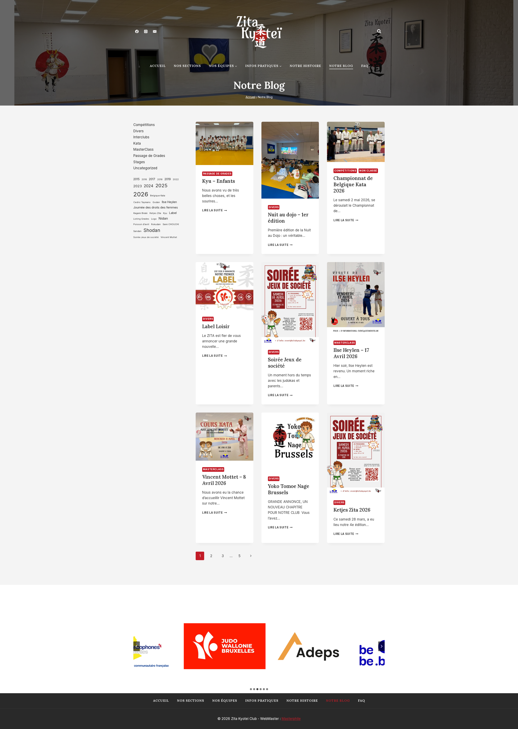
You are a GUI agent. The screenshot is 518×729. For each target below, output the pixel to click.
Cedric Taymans (142, 202)
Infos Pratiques (261, 700)
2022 (176, 179)
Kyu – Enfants (218, 181)
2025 (161, 185)
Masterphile (291, 719)
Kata (137, 143)
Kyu (165, 213)
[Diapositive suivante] (381, 646)
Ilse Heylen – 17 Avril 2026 (351, 353)
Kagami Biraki (140, 213)
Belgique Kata (157, 195)
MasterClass (344, 342)
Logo (154, 219)
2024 (148, 186)
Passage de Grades (217, 173)
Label (173, 213)
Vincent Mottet (169, 237)
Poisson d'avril (141, 224)
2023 (137, 186)
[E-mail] (154, 31)
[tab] (251, 689)
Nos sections (187, 66)
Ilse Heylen (169, 202)
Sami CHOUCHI (171, 224)
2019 (168, 179)
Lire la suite (214, 210)
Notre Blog (341, 66)
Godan (156, 202)
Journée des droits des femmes (155, 207)
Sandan (137, 231)
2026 (140, 194)
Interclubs (141, 137)
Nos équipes (224, 700)
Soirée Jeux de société (146, 237)
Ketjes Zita (155, 213)
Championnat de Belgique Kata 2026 (353, 184)
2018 (159, 179)
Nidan (163, 218)
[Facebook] (136, 31)
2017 (152, 179)
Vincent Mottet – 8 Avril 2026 (224, 480)
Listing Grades (141, 219)
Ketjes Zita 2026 (351, 510)
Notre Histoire (305, 66)
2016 (144, 179)
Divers (274, 207)
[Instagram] (145, 31)
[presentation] (224, 143)
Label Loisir (216, 326)
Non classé (368, 170)
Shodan (151, 230)
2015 (136, 179)
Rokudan (156, 224)
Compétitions (345, 170)
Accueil (158, 66)
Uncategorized (145, 168)
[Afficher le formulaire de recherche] (379, 31)
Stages (139, 162)
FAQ (364, 66)
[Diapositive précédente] (136, 646)
